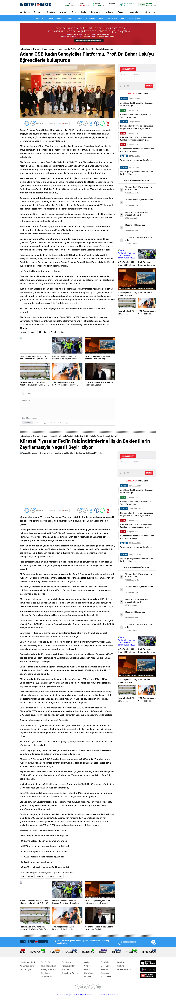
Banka (30, 876)
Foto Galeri (96, 12)
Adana (23, 332)
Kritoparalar (90, 18)
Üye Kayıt (120, 966)
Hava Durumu (71, 951)
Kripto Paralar (149, 951)
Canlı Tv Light (25, 969)
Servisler (38, 12)
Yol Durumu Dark (27, 966)
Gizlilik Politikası (78, 995)
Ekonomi (64, 12)
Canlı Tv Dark (46, 962)
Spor (74, 12)
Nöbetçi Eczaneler (48, 969)
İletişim (69, 995)
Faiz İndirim (51, 876)
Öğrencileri (43, 332)
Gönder (27, 422)
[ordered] (51, 422)
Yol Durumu (131, 951)
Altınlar (59, 18)
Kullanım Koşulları (104, 995)
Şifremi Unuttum (124, 969)
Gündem (51, 12)
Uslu (62, 332)
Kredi (139, 18)
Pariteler (79, 18)
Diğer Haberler (112, 18)
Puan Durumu (88, 951)
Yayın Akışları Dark (48, 966)
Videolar (109, 12)
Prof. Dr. (54, 332)
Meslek (32, 332)
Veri (60, 876)
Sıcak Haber (106, 976)
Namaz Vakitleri (37, 951)
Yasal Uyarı (116, 995)
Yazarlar (121, 12)
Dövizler (50, 18)
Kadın (83, 12)
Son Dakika (25, 12)
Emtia (131, 18)
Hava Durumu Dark (27, 962)
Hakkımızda (61, 995)
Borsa (101, 18)
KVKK (95, 995)
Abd (22, 876)
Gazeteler (134, 12)
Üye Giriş (120, 962)
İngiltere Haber (25, 49)
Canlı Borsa (39, 18)
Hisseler (69, 18)
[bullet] (54, 422)
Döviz (123, 18)
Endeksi (40, 876)
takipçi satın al (47, 976)
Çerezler (88, 995)
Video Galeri (106, 966)
